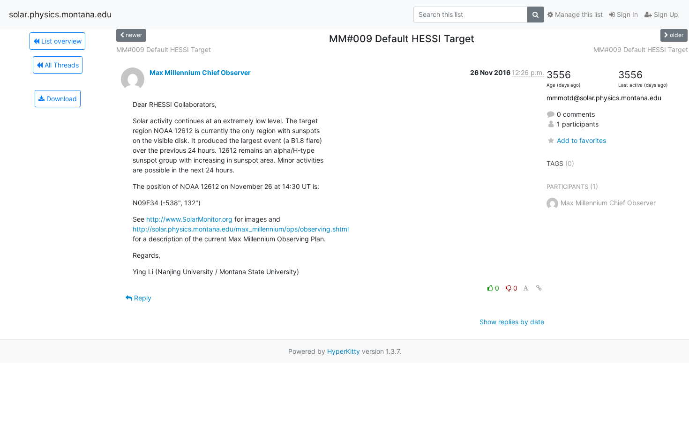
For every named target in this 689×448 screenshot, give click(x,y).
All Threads (61, 65)
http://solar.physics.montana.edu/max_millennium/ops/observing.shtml (241, 229)
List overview (60, 41)
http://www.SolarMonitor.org (189, 219)
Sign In (626, 14)
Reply (141, 298)
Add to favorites (581, 140)
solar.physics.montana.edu (60, 14)
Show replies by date (511, 322)
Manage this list (578, 14)
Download (61, 99)
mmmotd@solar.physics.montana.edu (604, 98)
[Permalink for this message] (539, 288)
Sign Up (665, 14)
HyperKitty (343, 351)
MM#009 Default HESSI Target (163, 49)
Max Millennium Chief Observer (200, 72)
